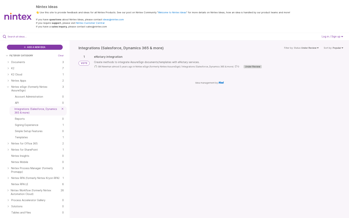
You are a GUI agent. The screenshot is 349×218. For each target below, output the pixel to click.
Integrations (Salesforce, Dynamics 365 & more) (208, 66)
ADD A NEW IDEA (36, 47)
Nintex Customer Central (90, 22)
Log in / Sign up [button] (331, 36)
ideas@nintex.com (113, 19)
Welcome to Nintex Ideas (172, 12)
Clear (61, 55)
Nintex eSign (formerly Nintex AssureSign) (157, 66)
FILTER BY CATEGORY (21, 55)
